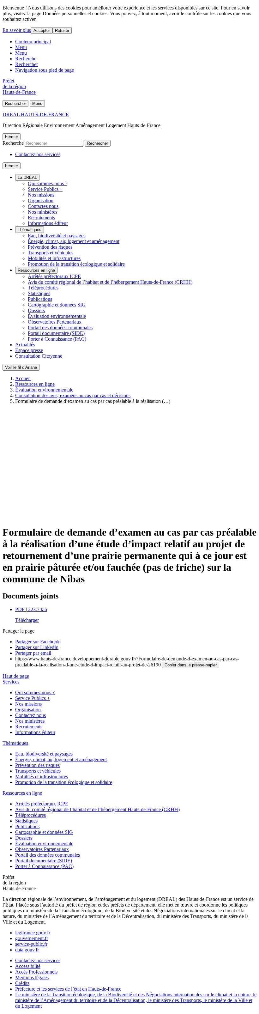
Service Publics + (45, 189)
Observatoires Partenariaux (54, 322)
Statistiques (39, 293)
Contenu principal (33, 41)
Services (11, 681)
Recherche (25, 58)
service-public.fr (31, 944)
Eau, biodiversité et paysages (56, 235)
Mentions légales (32, 977)
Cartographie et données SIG (57, 304)
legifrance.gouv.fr (32, 932)
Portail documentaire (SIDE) (56, 333)
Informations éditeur (48, 223)
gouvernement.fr (31, 938)
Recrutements (41, 217)
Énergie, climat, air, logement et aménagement (73, 241)
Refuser (62, 30)
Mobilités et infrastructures (54, 258)
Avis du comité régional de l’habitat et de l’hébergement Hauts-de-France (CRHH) (110, 282)
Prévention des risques (50, 247)
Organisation (40, 200)
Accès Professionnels (36, 972)
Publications (40, 299)
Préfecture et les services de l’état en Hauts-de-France (68, 989)
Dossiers (36, 310)
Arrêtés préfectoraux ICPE (54, 276)
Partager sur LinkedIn (36, 647)
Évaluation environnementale (57, 316)
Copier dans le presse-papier (191, 665)
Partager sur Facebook (37, 641)
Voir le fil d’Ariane (21, 367)
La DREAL (27, 177)
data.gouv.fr (27, 949)
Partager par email (33, 653)
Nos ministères (42, 212)
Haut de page (16, 676)
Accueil (23, 378)
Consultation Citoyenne (38, 356)
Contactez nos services (37, 154)
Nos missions (41, 194)
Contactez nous (43, 206)
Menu (21, 47)
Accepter (41, 30)
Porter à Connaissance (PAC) (57, 339)
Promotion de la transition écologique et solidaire (76, 264)
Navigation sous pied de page (44, 70)
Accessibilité (27, 966)
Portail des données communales (60, 327)
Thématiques (29, 229)
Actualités (25, 344)
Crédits (22, 983)
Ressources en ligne (36, 270)
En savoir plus (17, 30)
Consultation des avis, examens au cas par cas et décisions (72, 395)
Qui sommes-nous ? (47, 183)
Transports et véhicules (50, 252)
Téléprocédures (43, 287)
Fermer (11, 136)
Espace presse (29, 350)
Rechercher (26, 64)
